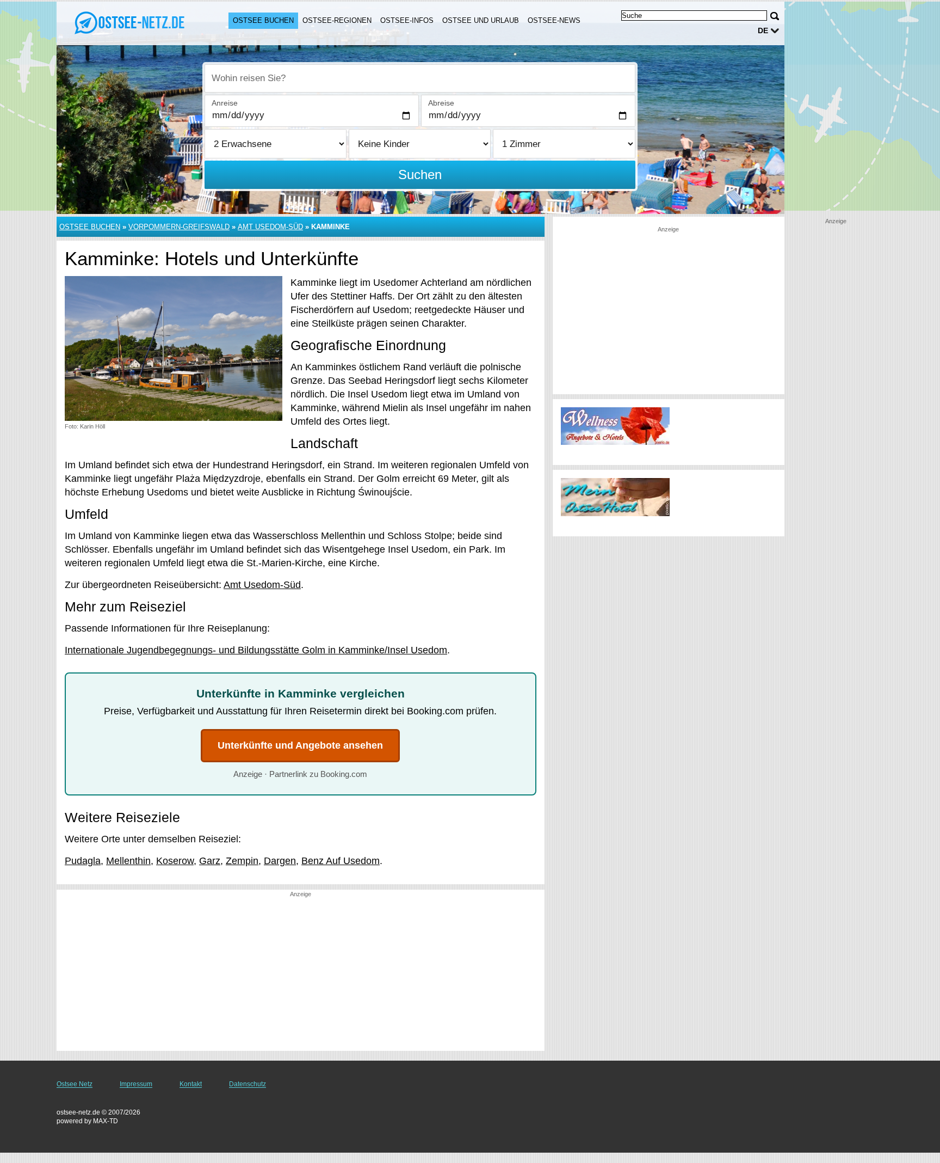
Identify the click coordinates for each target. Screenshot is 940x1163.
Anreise (225, 103)
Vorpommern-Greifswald (179, 227)
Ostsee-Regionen (337, 20)
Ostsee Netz (74, 1084)
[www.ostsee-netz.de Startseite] (132, 22)
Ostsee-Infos (407, 20)
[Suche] (774, 16)
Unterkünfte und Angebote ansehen (300, 745)
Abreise (441, 103)
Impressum (136, 1084)
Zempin (242, 860)
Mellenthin (128, 860)
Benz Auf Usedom (340, 860)
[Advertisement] (301, 974)
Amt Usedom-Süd (270, 227)
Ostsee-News (554, 20)
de (763, 30)
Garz (209, 860)
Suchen (420, 174)
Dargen (280, 860)
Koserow (175, 860)
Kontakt (191, 1084)
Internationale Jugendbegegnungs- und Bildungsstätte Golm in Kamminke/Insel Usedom (256, 650)
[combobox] (420, 78)
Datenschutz (247, 1084)
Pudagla (83, 860)
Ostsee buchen (263, 20)
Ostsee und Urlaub (480, 20)
